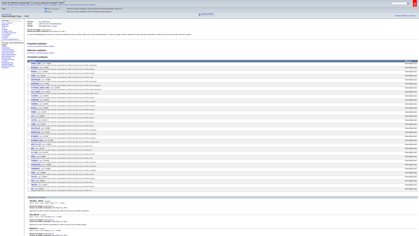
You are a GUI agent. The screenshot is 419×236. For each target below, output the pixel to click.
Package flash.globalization (13, 43)
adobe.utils (5, 24)
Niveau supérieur (7, 23)
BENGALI (34, 71)
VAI (32, 189)
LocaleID (4, 61)
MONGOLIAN (35, 132)
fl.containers (5, 36)
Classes (45, 5)
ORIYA (33, 156)
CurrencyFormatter (7, 49)
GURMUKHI (35, 100)
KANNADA (34, 104)
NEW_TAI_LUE (36, 144)
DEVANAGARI (35, 80)
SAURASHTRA (36, 164)
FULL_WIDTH (35, 92)
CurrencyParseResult (8, 51)
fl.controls (5, 37)
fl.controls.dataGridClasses (10, 39)
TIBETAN (34, 185)
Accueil (4, 5)
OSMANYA (34, 160)
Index (60, 5)
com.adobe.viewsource (9, 33)
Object (55, 26)
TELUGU (34, 177)
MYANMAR (34, 136)
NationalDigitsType (7, 63)
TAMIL (33, 173)
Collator (4, 46)
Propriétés (398, 15)
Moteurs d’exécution (52, 9)
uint (43, 63)
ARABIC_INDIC (36, 63)
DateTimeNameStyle (8, 56)
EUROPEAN (35, 84)
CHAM (33, 75)
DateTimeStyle (6, 58)
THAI (32, 181)
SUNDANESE (35, 168)
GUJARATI (34, 96)
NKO (32, 148)
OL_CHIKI (34, 152)
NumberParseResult (8, 66)
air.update (5, 29)
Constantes (412, 15)
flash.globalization (6, 14)
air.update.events (7, 31)
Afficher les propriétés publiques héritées (41, 46)
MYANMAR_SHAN (37, 140)
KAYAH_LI (34, 108)
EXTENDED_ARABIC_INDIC (40, 88)
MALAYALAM (35, 128)
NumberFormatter (7, 64)
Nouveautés (53, 5)
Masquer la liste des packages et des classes (21, 5)
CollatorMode (6, 48)
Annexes (66, 5)
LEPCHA (34, 120)
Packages (39, 5)
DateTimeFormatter (8, 53)
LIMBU (33, 124)
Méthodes (405, 15)
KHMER (33, 112)
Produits (49, 12)
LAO (32, 116)
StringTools (5, 68)
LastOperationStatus (8, 59)
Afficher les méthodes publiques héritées (41, 53)
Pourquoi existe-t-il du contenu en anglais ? (83, 5)
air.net (3, 28)
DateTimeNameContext (9, 54)
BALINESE (34, 67)
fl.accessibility (6, 34)
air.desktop (5, 26)
